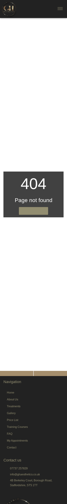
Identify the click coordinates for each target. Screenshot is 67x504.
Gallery (11, 413)
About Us (12, 399)
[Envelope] (50, 373)
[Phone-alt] (16, 373)
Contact (11, 447)
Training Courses (17, 426)
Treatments (13, 406)
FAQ (9, 433)
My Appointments (17, 440)
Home (10, 392)
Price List (12, 420)
